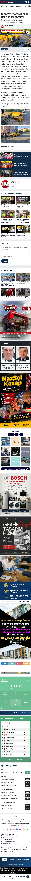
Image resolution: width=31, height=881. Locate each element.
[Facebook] (4, 829)
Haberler (4, 11)
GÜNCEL (19, 6)
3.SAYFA (11, 6)
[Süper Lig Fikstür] (29, 766)
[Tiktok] (23, 829)
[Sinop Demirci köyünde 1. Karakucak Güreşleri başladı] (23, 199)
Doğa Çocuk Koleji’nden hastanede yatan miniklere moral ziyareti (22, 221)
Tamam (13, 872)
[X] (8, 829)
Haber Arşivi (6, 843)
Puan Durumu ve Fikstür (9, 838)
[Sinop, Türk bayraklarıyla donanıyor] (8, 292)
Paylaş (5, 49)
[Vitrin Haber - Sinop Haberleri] (7, 2)
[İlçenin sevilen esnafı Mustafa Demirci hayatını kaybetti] (8, 229)
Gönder (5, 261)
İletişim (5, 848)
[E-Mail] (12, 186)
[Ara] (26, 2)
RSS (5, 859)
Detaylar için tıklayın (15, 759)
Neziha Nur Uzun (16, 183)
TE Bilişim (20, 864)
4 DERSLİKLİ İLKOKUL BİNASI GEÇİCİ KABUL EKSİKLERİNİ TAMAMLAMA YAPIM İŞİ (7, 283)
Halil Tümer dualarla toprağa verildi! (6, 205)
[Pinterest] (11, 829)
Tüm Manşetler (7, 839)
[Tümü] (29, 270)
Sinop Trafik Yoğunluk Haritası (11, 836)
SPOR (24, 850)
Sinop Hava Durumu (8, 834)
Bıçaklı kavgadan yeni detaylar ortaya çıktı (22, 297)
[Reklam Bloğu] (15, 320)
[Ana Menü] (28, 2)
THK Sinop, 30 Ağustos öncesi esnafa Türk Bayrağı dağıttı (7, 221)
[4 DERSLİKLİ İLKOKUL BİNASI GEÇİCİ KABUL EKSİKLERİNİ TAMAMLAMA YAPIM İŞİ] (8, 277)
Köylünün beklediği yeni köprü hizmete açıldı (22, 282)
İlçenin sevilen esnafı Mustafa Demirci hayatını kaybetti (8, 235)
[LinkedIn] (17, 829)
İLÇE (25, 6)
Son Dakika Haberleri (9, 841)
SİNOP (11, 851)
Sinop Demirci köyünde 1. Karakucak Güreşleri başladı (23, 206)
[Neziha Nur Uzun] (5, 184)
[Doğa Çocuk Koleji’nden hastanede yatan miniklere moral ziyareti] (23, 214)
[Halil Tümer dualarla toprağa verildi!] (8, 199)
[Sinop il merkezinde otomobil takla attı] (23, 229)
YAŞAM (5, 851)
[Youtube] (20, 829)
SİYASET (18, 850)
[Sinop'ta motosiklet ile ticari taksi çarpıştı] (15, 38)
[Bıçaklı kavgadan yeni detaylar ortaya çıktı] (23, 292)
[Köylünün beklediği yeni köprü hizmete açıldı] (23, 277)
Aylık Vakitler (6, 708)
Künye (11, 848)
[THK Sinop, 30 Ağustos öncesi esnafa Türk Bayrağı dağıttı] (8, 214)
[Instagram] (14, 829)
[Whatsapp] (26, 829)
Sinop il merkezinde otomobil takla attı (21, 234)
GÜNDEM (4, 6)
